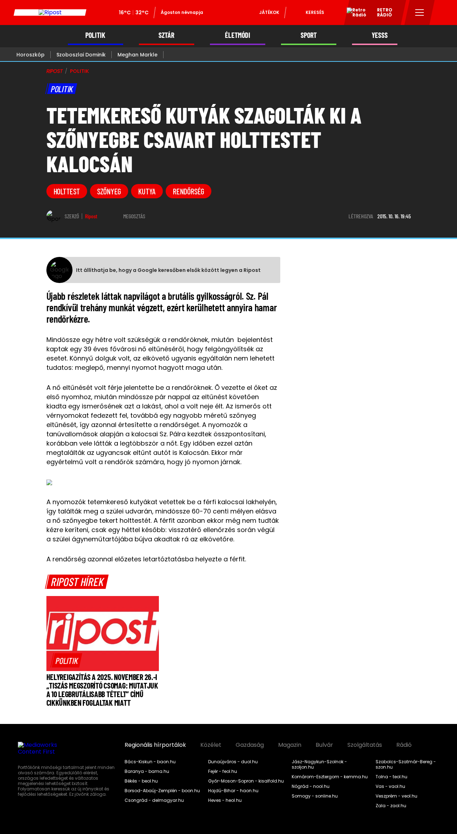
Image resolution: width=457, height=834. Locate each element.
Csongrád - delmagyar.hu (154, 800)
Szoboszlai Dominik (81, 54)
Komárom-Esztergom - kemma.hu (330, 777)
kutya (147, 191)
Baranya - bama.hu (147, 771)
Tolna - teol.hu (391, 777)
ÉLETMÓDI (237, 35)
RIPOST (54, 71)
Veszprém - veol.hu (396, 796)
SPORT (309, 35)
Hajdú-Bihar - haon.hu (233, 791)
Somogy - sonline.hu (315, 796)
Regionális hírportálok (155, 745)
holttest (67, 191)
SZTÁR (166, 35)
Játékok (269, 12)
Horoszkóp (30, 54)
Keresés (315, 12)
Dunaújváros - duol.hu (233, 762)
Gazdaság (250, 745)
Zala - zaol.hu (391, 806)
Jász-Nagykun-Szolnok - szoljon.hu (319, 764)
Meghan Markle (137, 54)
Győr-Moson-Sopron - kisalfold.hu (246, 781)
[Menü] (420, 12)
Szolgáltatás (364, 745)
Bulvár (324, 745)
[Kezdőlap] (50, 12)
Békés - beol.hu (141, 781)
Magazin (289, 745)
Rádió (404, 745)
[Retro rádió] (353, 13)
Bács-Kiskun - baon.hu (150, 762)
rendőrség (188, 191)
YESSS (380, 35)
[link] (66, 660)
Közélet (210, 745)
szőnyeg (109, 191)
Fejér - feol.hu (222, 771)
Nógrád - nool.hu (311, 786)
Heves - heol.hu (225, 800)
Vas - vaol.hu (390, 786)
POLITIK (95, 35)
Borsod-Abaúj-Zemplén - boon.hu (162, 791)
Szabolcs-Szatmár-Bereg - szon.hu (406, 764)
